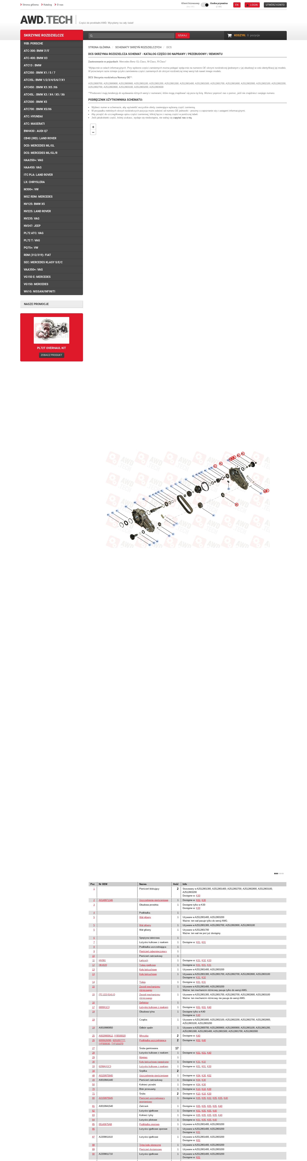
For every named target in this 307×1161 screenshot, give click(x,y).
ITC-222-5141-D (107, 994)
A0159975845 (106, 1075)
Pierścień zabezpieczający (153, 951)
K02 (198, 900)
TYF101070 (117, 1043)
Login (254, 4)
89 (93, 1149)
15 (93, 986)
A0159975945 (106, 1098)
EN (236, 4)
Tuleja (142, 982)
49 (93, 1080)
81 (93, 1106)
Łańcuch (143, 960)
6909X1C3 (104, 1007)
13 (93, 969)
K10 (198, 1089)
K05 (198, 1098)
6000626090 (105, 1040)
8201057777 (119, 1040)
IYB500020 (120, 1035)
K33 (209, 960)
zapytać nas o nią (182, 117)
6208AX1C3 (105, 1066)
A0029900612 (106, 1035)
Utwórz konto (275, 4)
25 (93, 1035)
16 (93, 1002)
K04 (198, 1075)
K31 (198, 960)
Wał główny (145, 917)
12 (93, 965)
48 (93, 1075)
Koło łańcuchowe (148, 969)
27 (93, 1048)
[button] (190, 5)
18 (93, 1011)
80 (93, 1098)
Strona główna (31, 4)
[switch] (205, 5)
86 (93, 1129)
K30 (198, 895)
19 (93, 1019)
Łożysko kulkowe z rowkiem (153, 1007)
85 (93, 1124)
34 (93, 1071)
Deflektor (144, 1002)
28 (93, 1052)
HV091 (102, 960)
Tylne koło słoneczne (150, 1145)
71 (93, 1093)
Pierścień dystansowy (150, 1149)
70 (93, 1089)
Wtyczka (143, 1035)
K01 (198, 942)
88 (93, 1145)
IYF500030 (104, 1043)
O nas (60, 4)
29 (93, 1057)
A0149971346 (106, 900)
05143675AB (105, 1124)
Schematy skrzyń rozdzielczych (138, 47)
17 (93, 1007)
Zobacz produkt (51, 355)
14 (93, 982)
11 (93, 960)
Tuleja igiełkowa (147, 965)
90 (93, 1154)
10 (93, 956)
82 (93, 1110)
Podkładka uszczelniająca (152, 1040)
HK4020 (103, 965)
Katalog (48, 4)
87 (93, 1137)
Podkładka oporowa (149, 1124)
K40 (209, 1007)
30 (93, 1061)
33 (93, 1066)
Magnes (143, 1057)
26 (93, 1040)
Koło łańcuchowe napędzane (154, 1061)
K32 (204, 960)
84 (93, 1119)
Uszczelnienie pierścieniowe (153, 900)
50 (93, 1084)
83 (93, 1115)
